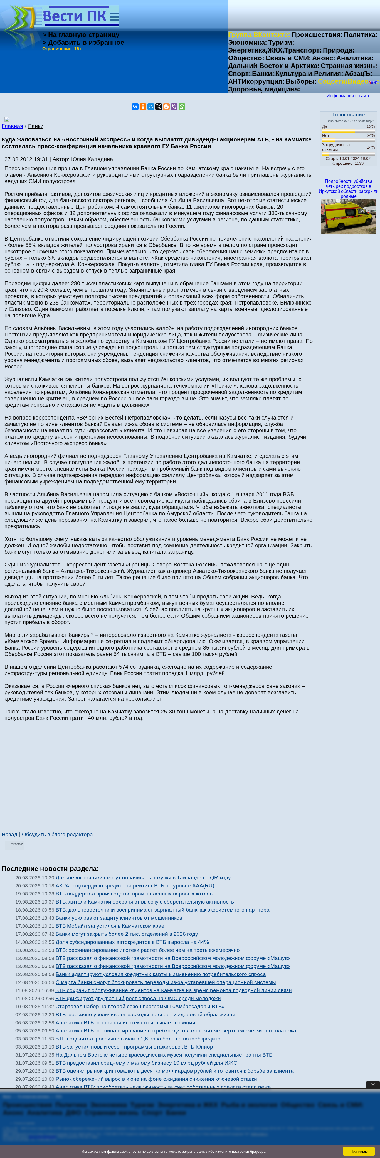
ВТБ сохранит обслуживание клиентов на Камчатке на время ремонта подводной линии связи (173, 990)
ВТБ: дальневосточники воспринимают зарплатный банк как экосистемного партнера (163, 910)
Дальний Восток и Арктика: (274, 65)
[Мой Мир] (150, 106)
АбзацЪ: (358, 73)
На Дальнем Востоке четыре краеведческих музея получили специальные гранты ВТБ (164, 1055)
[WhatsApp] (182, 106)
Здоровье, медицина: (264, 89)
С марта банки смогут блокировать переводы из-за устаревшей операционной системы (166, 982)
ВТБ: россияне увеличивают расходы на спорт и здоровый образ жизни (145, 1014)
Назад (9, 834)
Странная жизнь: (349, 65)
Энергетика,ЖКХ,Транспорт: (275, 50)
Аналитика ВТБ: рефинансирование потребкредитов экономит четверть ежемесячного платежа (176, 1031)
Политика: (360, 34)
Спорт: (239, 73)
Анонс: (323, 58)
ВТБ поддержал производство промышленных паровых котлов (134, 894)
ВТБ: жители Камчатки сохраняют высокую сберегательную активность (145, 902)
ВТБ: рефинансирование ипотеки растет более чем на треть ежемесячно (148, 950)
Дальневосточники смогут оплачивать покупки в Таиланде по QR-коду (143, 877)
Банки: (263, 73)
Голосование (348, 115)
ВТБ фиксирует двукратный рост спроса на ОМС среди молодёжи (138, 998)
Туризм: (281, 42)
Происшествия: (317, 34)
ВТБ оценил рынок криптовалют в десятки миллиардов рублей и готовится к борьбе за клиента (175, 1071)
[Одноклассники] (143, 106)
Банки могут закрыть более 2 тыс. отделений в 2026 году (127, 934)
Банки (35, 126)
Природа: (338, 50)
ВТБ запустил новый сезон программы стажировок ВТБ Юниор (134, 1047)
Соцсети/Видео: (348, 81)
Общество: (246, 58)
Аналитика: (355, 58)
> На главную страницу (80, 34)
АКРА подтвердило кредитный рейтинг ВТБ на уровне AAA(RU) (135, 886)
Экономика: (247, 42)
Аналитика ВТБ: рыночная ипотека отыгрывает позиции (125, 1022)
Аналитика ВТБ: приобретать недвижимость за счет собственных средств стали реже (163, 1087)
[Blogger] (166, 106)
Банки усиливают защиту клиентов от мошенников (119, 918)
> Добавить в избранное (83, 42)
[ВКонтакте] (135, 106)
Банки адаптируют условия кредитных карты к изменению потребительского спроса (161, 974)
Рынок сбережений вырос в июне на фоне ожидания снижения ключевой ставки (156, 1079)
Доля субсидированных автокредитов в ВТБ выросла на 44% (132, 942)
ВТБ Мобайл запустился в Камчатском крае (110, 926)
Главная (12, 126)
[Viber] (174, 106)
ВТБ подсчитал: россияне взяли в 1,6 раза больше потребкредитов (139, 1039)
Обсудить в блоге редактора (57, 834)
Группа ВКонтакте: (259, 34)
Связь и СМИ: (288, 58)
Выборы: (301, 81)
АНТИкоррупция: (256, 81)
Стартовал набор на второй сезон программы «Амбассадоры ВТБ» (140, 1006)
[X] (158, 106)
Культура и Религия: (309, 73)
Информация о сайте (349, 95)
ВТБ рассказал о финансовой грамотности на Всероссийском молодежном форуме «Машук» (173, 958)
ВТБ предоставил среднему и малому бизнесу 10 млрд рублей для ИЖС (146, 1063)
